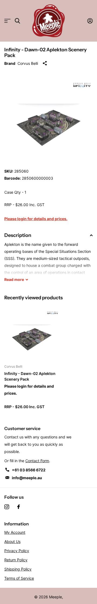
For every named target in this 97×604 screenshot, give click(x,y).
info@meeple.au (27, 477)
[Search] (17, 21)
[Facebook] (18, 507)
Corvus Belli (28, 63)
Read (14, 279)
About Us (12, 541)
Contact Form (37, 460)
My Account (14, 532)
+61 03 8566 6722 (29, 470)
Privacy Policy (16, 550)
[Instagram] (6, 506)
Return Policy (15, 560)
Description (17, 235)
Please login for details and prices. (35, 218)
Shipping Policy (18, 569)
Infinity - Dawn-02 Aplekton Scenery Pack (30, 376)
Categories (7, 21)
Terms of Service (19, 578)
